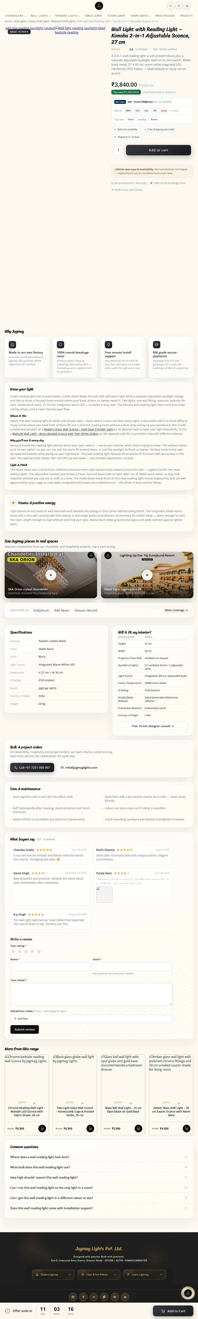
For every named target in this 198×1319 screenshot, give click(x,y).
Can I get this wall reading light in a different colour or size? (51, 1198)
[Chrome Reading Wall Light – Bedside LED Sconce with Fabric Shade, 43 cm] (27, 1095)
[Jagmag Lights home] (99, 6)
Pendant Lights (66, 15)
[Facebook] (83, 1297)
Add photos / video (38, 1011)
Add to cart (158, 150)
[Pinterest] (104, 1297)
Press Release (165, 15)
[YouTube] (115, 1297)
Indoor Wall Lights (38, 21)
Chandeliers (14, 15)
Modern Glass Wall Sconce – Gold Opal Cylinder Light (78, 429)
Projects (186, 15)
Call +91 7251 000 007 (34, 767)
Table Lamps (93, 15)
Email (97, 959)
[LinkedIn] (125, 1297)
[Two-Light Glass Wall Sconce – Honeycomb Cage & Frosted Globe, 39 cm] (75, 1095)
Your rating (18, 946)
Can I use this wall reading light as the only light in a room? (51, 1188)
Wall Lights (39, 15)
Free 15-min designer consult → (153, 726)
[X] (94, 1297)
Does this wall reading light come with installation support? (51, 1208)
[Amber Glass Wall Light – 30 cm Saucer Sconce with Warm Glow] (171, 1095)
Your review (18, 980)
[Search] (170, 6)
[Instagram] (73, 1297)
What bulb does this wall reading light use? (40, 1167)
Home (8, 21)
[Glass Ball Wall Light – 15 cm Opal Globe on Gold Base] (123, 1095)
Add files (21, 1018)
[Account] (179, 6)
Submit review (25, 1029)
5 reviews (142, 49)
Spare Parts (139, 15)
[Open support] (188, 1293)
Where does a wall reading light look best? (39, 1157)
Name (15, 959)
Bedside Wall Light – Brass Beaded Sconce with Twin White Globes (55, 434)
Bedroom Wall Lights (63, 21)
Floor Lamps (116, 15)
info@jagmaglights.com (81, 767)
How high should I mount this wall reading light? (44, 1177)
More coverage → (176, 610)
